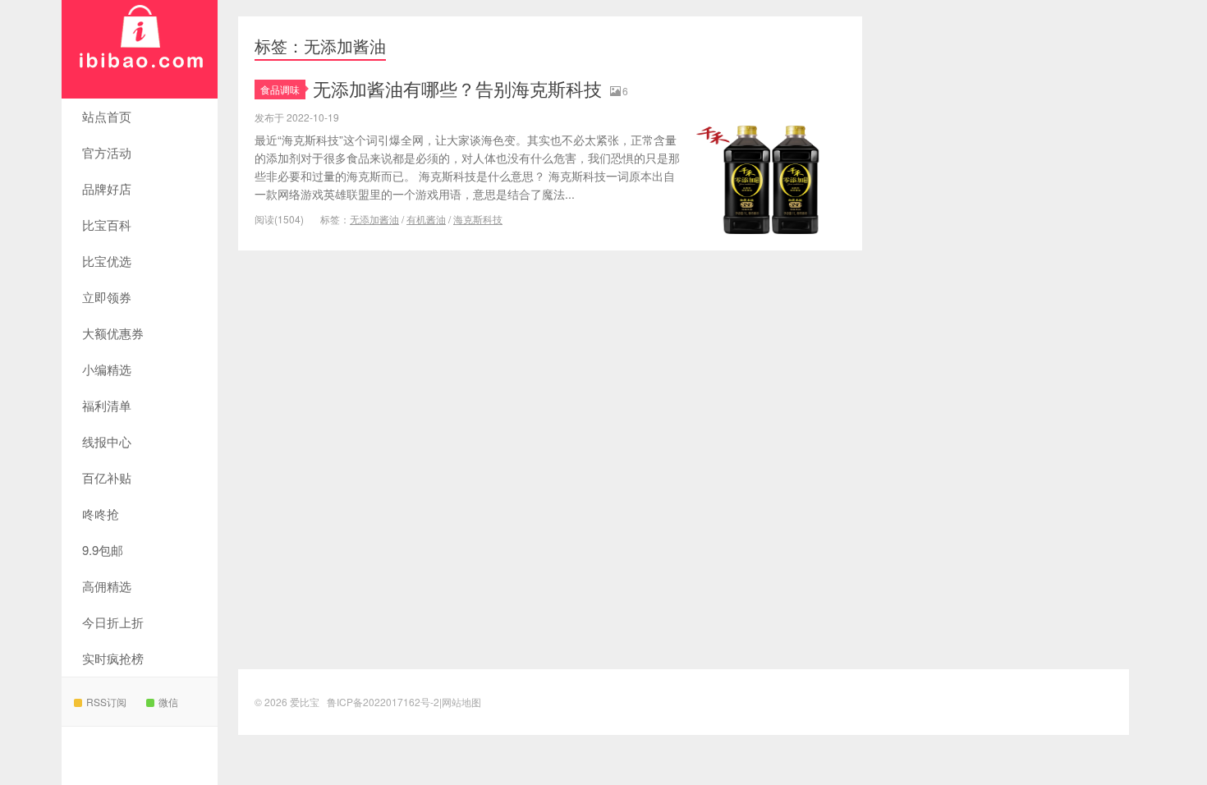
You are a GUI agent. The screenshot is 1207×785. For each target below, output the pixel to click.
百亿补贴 (106, 477)
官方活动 (106, 152)
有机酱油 (426, 219)
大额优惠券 (113, 333)
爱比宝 (140, 49)
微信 (168, 702)
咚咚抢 (100, 513)
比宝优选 (106, 260)
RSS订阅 (106, 702)
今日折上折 (113, 622)
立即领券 (106, 296)
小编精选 (106, 369)
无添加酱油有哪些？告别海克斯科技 (457, 88)
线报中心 (106, 441)
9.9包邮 (102, 549)
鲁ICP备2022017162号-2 (383, 702)
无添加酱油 (374, 219)
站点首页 (106, 116)
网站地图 (461, 702)
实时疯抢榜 (113, 658)
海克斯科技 (478, 219)
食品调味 (280, 89)
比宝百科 (106, 224)
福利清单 (106, 405)
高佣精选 (106, 585)
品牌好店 (106, 188)
